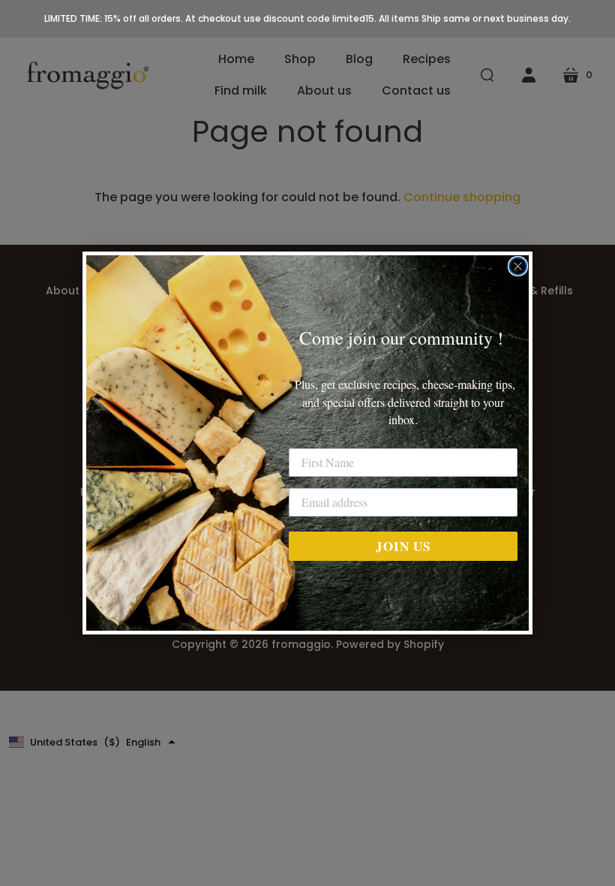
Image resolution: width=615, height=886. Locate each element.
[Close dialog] (517, 266)
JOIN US (403, 546)
